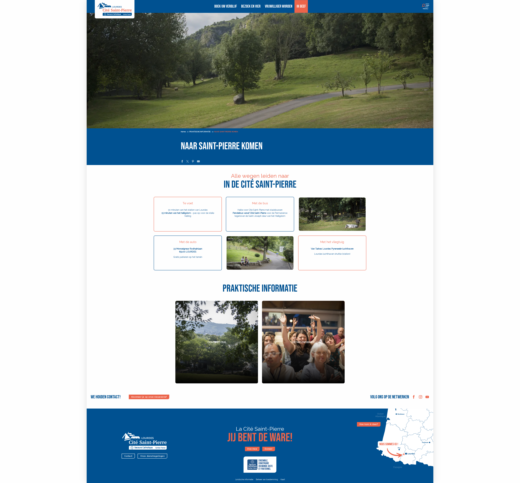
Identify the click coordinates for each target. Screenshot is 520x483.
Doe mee (252, 449)
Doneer (268, 449)
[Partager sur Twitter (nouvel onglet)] (187, 162)
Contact (128, 456)
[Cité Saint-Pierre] (114, 6)
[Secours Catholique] (260, 464)
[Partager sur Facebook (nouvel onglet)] (182, 162)
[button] (42, 38)
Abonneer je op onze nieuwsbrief (149, 397)
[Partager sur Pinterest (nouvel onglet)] (193, 162)
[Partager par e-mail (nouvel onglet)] (198, 162)
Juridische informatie (244, 479)
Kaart (283, 479)
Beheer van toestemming (267, 479)
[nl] (75, 20)
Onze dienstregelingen (152, 456)
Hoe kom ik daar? (369, 424)
